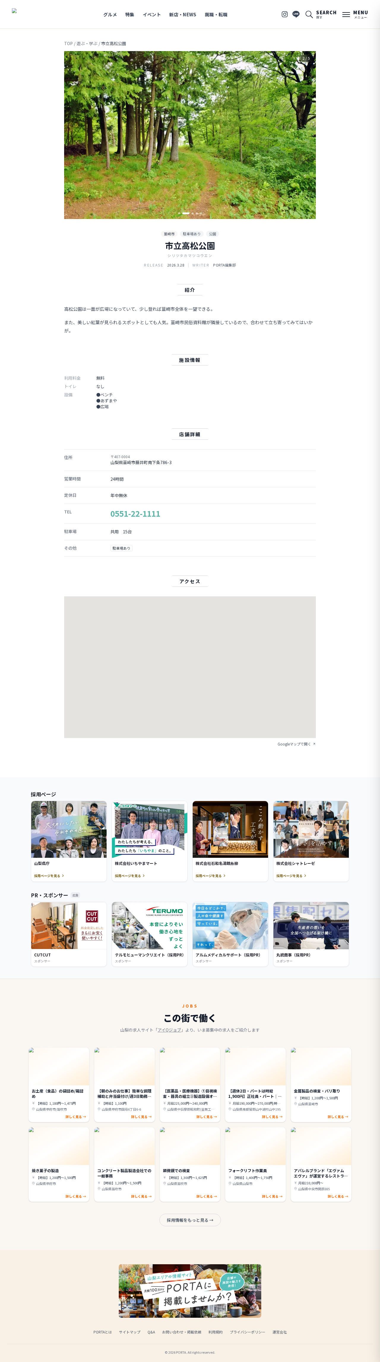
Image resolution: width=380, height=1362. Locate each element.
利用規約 (215, 1331)
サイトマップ (129, 1331)
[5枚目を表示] (201, 213)
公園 (212, 233)
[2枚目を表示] (183, 213)
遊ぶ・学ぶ (87, 43)
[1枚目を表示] (179, 213)
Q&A (151, 1331)
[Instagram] (285, 14)
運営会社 (280, 1331)
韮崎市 (169, 233)
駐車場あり (192, 233)
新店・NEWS (183, 14)
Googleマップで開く (294, 744)
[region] (190, 135)
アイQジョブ (169, 1030)
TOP (68, 43)
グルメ (110, 14)
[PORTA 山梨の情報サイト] (30, 14)
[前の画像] (74, 135)
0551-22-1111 (135, 513)
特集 (129, 14)
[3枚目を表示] (190, 213)
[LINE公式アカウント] (296, 14)
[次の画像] (306, 135)
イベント (152, 14)
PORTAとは (103, 1331)
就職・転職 (216, 14)
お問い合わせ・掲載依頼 (181, 1331)
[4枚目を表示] (197, 213)
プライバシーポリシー (247, 1331)
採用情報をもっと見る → (190, 1220)
